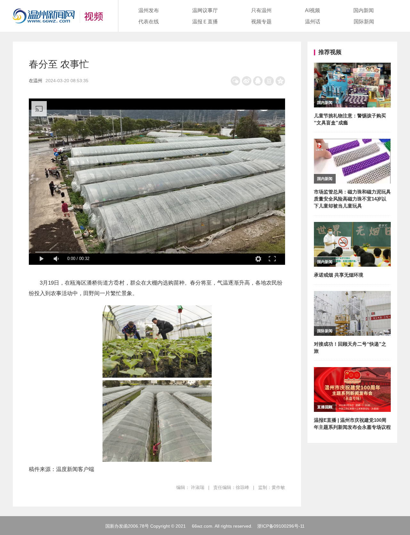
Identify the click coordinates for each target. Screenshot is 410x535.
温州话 (312, 21)
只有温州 (261, 10)
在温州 (35, 80)
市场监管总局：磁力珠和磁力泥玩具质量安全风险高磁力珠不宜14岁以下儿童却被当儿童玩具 (352, 198)
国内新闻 (363, 10)
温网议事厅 (205, 10)
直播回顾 (324, 407)
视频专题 (261, 21)
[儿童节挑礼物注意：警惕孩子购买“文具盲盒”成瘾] (352, 67)
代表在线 (148, 21)
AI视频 (312, 10)
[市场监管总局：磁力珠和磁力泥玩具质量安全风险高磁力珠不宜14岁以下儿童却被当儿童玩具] (352, 143)
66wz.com (202, 526)
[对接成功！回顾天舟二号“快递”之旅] (352, 295)
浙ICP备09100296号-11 (281, 526)
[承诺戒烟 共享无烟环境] (352, 226)
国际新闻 (364, 21)
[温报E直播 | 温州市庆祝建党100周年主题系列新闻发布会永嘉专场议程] (352, 371)
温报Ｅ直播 (205, 21)
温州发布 (148, 10)
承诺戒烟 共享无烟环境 (338, 275)
